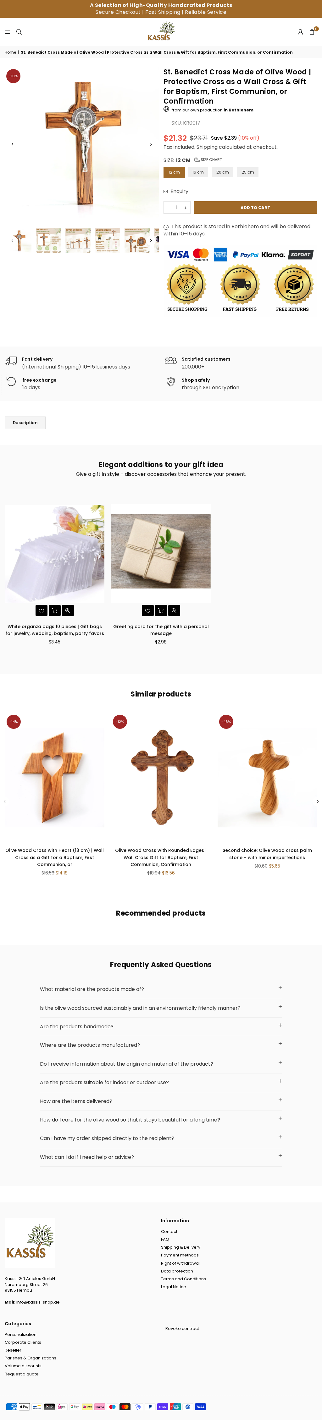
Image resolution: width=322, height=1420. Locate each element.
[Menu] (7, 31)
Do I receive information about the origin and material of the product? (126, 1064)
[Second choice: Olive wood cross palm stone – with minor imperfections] (267, 777)
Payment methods (180, 1255)
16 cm (198, 172)
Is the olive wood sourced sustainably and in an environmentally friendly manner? (140, 1008)
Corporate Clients (23, 1342)
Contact (169, 1231)
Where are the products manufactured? (90, 1045)
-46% (226, 721)
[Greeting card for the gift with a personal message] (161, 553)
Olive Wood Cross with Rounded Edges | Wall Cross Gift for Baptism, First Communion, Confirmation (161, 857)
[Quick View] (68, 610)
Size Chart (211, 159)
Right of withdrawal (180, 1263)
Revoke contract (182, 1328)
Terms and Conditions (183, 1279)
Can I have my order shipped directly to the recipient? (107, 1138)
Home (10, 52)
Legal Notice (173, 1287)
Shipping (207, 147)
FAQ (165, 1239)
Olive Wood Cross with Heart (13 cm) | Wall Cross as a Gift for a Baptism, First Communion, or (54, 857)
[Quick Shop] (55, 610)
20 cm (222, 172)
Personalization (20, 1334)
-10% (13, 75)
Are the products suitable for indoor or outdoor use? (104, 1082)
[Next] (151, 144)
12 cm (174, 172)
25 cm (248, 172)
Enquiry (178, 191)
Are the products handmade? (77, 1026)
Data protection (177, 1271)
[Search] (19, 31)
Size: (193, 160)
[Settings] (300, 32)
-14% (13, 721)
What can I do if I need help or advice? (87, 1157)
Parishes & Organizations (30, 1358)
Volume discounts (23, 1366)
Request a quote (22, 1374)
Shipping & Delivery (180, 1247)
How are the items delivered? (76, 1101)
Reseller (13, 1350)
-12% (120, 721)
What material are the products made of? (92, 989)
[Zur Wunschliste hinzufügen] (41, 610)
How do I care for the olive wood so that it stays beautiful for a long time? (130, 1119)
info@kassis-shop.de (38, 1302)
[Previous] (12, 144)
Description (25, 423)
